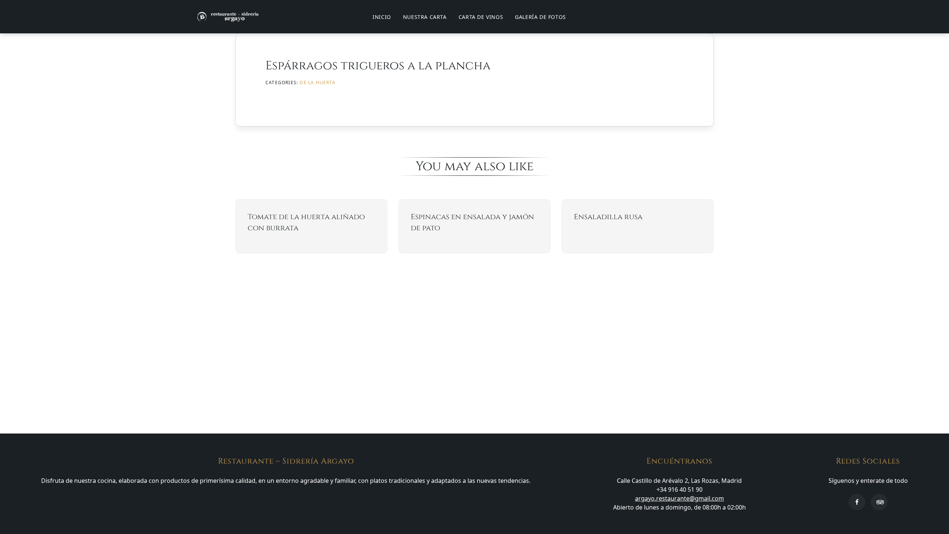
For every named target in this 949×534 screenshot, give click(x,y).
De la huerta (317, 82)
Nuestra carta (425, 16)
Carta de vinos (481, 16)
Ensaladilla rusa (608, 217)
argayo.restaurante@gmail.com (679, 498)
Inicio (382, 16)
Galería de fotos (540, 16)
